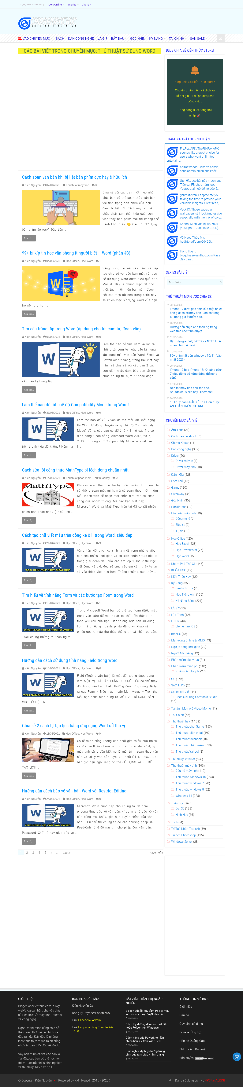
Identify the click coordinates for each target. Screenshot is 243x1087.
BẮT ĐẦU (117, 38)
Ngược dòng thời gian (185, 647)
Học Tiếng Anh (185, 594)
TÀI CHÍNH (176, 38)
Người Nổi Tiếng (182, 653)
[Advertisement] (90, 114)
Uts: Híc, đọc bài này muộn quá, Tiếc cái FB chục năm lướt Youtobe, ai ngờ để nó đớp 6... (201, 184)
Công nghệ (183, 518)
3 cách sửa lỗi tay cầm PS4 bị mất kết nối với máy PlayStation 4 (147, 1012)
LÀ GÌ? (102, 38)
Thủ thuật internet (183, 759)
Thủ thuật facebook (189, 739)
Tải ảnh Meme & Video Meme (191, 708)
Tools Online (54, 4)
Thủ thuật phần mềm (79, 477)
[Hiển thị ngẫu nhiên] (221, 38)
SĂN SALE (197, 38)
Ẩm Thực (177, 430)
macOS (176, 634)
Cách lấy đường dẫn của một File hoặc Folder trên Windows (146, 1026)
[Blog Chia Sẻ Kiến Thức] (47, 23)
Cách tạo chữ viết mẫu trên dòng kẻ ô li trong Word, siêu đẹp (77, 535)
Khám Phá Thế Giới (184, 564)
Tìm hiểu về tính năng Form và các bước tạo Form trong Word (78, 595)
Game (175, 487)
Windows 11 (184, 796)
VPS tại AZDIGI (215, 1080)
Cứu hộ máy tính (187, 771)
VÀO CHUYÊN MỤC (36, 38)
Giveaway (177, 494)
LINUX (175, 621)
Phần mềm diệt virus (185, 660)
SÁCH (60, 38)
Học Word (87, 261)
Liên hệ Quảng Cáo (192, 1041)
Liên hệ (184, 1015)
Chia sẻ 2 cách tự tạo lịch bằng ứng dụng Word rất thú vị (73, 725)
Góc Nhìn (177, 500)
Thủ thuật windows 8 (190, 789)
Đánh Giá (177, 474)
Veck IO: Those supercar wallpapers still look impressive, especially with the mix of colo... (201, 213)
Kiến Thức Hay (181, 576)
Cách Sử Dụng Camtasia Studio (196, 697)
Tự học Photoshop (183, 835)
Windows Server (182, 841)
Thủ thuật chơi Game (190, 726)
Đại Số (180, 808)
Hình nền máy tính (183, 513)
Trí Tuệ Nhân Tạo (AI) (185, 829)
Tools (175, 822)
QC (173, 679)
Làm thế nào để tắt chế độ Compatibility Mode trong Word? (75, 404)
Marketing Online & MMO (188, 640)
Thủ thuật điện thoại (189, 733)
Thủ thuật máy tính (77, 185)
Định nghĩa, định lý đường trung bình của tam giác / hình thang (145, 1052)
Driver (175, 455)
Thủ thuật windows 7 (190, 783)
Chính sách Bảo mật (193, 1049)
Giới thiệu (185, 1006)
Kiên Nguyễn (33, 185)
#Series (71, 4)
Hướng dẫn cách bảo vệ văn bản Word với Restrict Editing (74, 791)
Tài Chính (177, 715)
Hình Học (182, 815)
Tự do (179, 531)
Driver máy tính (186, 467)
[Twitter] (170, 1080)
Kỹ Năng (177, 583)
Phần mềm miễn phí (184, 666)
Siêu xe (180, 525)
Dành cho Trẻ (184, 588)
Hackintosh (178, 507)
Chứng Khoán (180, 443)
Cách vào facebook (184, 436)
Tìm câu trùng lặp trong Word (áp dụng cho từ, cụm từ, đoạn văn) (81, 329)
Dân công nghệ (181, 449)
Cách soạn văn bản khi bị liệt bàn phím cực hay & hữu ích (74, 177)
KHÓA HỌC (178, 570)
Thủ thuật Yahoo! (187, 751)
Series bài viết (180, 692)
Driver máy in (184, 461)
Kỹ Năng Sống (185, 601)
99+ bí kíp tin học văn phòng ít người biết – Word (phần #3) (76, 253)
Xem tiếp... (29, 238)
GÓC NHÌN (137, 38)
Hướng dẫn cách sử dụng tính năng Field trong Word (70, 660)
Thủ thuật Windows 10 (191, 777)
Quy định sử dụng (191, 1024)
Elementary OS (185, 626)
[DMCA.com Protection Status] (204, 1058)
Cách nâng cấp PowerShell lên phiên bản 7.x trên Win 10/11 (145, 1039)
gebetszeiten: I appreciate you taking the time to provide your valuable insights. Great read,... (200, 199)
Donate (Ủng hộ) (190, 1032)
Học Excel (182, 543)
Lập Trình (177, 615)
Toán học (177, 803)
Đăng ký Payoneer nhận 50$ (91, 1013)
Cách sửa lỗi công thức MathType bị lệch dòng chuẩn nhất (75, 470)
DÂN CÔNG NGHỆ (81, 38)
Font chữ (177, 481)
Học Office (72, 261)
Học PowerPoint (186, 550)
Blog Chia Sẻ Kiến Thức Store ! (195, 82)
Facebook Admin (89, 1020)
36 (96, 185)
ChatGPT (87, 4)
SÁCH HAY (178, 685)
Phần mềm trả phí (188, 671)
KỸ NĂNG (156, 38)
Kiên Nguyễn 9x (82, 1006)
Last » (67, 852)
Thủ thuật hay (101, 477)
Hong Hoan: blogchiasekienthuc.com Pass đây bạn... (200, 255)
